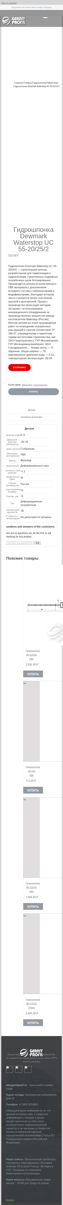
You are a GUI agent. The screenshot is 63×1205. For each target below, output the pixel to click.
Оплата (10, 1200)
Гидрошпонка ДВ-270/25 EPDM (33, 1003)
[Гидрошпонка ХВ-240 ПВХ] (31, 721)
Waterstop (27, 385)
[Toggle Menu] (45, 18)
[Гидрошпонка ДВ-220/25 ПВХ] (31, 837)
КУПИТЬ (33, 391)
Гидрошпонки (40, 385)
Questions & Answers (31, 416)
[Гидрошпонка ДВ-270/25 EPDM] (31, 954)
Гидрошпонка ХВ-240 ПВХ (33, 771)
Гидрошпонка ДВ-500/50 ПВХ (33, 654)
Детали (31, 410)
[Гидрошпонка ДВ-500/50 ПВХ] (31, 605)
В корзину (19, 367)
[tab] (31, 409)
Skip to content (8, 3)
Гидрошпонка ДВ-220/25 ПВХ (33, 887)
